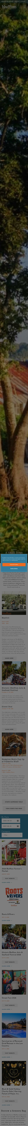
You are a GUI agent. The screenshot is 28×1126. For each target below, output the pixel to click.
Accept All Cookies (14, 564)
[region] (14, 563)
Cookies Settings (14, 568)
